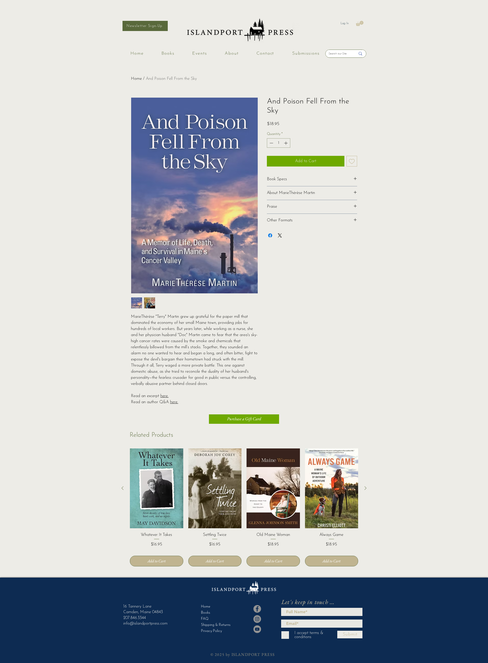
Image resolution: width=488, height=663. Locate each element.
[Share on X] (280, 235)
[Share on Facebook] (270, 235)
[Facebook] (257, 609)
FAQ (204, 619)
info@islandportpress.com (145, 624)
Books (205, 613)
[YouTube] (257, 629)
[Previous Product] (122, 488)
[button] (359, 23)
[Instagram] (257, 619)
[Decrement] (271, 143)
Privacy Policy (211, 631)
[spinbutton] (278, 143)
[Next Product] (365, 488)
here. (164, 396)
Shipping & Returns (213, 625)
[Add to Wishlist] (351, 161)
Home (136, 79)
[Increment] (286, 143)
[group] (244, 507)
